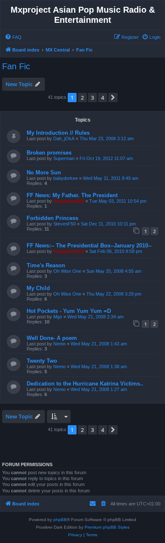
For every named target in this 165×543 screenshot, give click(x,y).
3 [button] (92, 97)
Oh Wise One (67, 271)
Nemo (59, 343)
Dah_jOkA (63, 138)
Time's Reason (46, 265)
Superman (63, 158)
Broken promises (49, 152)
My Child (38, 288)
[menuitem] (13, 37)
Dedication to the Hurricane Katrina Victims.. (85, 383)
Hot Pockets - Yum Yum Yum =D (69, 311)
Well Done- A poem (52, 338)
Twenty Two (42, 361)
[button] (113, 97)
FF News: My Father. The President (72, 195)
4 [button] (102, 97)
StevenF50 (64, 223)
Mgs (57, 316)
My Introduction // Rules (58, 133)
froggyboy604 (68, 201)
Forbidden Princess (52, 218)
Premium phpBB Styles (107, 527)
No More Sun (44, 172)
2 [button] (82, 97)
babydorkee (65, 178)
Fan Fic (16, 66)
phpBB (60, 519)
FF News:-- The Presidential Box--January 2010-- (89, 245)
